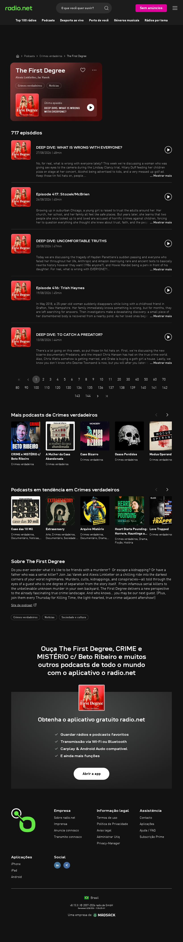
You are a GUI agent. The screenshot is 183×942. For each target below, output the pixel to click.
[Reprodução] (90, 107)
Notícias (54, 86)
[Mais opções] (94, 70)
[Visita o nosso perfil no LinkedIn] (57, 865)
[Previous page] (28, 379)
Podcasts (48, 20)
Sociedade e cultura (74, 617)
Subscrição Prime (152, 837)
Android (16, 877)
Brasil (94, 897)
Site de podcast (21, 605)
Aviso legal (104, 830)
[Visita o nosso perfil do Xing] (67, 865)
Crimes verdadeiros (30, 86)
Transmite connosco (68, 837)
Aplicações (147, 824)
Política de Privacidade (112, 824)
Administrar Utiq (108, 837)
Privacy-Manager (108, 843)
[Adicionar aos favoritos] (82, 69)
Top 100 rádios (26, 20)
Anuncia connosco (66, 830)
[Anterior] (156, 413)
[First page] (19, 379)
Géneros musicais (126, 20)
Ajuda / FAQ (148, 830)
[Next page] (97, 396)
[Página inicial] (17, 56)
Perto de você (99, 20)
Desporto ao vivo (72, 20)
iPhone (16, 864)
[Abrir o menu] (175, 8)
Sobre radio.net (64, 817)
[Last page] (106, 396)
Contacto (146, 817)
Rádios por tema (156, 20)
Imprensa (60, 824)
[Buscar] (106, 8)
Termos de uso (107, 817)
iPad (14, 870)
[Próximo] (167, 413)
